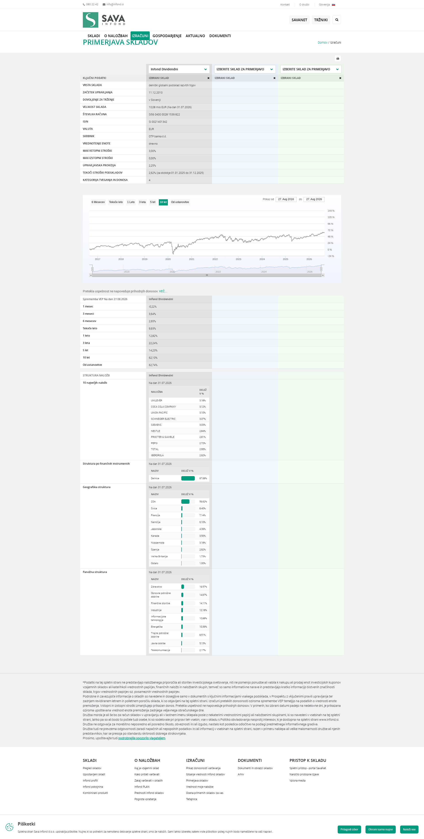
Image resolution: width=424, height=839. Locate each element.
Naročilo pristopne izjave (304, 774)
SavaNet (299, 19)
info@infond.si (115, 4)
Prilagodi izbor (349, 829)
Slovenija (324, 4)
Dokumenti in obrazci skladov (255, 768)
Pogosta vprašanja (145, 799)
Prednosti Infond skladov (149, 793)
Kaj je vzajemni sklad (146, 768)
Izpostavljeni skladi (94, 774)
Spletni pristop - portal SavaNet (308, 768)
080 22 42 (92, 4)
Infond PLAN (142, 786)
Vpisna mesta (297, 780)
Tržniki (321, 19)
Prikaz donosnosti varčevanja (203, 768)
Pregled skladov (92, 768)
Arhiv (241, 774)
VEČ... (163, 291)
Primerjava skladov (197, 780)
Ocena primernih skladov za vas (204, 793)
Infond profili (90, 780)
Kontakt (285, 4)
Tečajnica (191, 799)
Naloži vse (409, 829)
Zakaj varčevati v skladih (148, 780)
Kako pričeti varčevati (146, 774)
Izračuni (335, 42)
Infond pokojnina (93, 786)
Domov (322, 42)
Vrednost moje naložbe (199, 786)
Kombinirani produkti (95, 793)
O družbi (304, 4)
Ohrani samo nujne (380, 829)
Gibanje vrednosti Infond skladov (205, 774)
